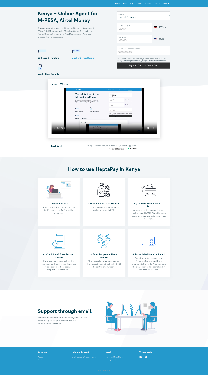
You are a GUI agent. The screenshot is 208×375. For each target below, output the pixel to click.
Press (40, 360)
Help (125, 3)
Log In (157, 3)
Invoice (139, 3)
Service (121, 14)
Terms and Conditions (114, 357)
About (40, 357)
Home (117, 3)
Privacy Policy (110, 360)
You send (122, 37)
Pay (131, 3)
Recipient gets (124, 26)
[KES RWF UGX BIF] (161, 27)
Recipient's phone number (129, 49)
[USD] (161, 39)
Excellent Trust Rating (83, 58)
